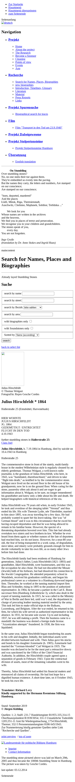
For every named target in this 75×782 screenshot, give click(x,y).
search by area (12, 314)
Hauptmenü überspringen (22, 10)
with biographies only (16, 321)
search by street (12, 300)
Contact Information (19, 751)
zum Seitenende (17, 13)
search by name (12, 293)
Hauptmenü (14, 7)
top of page (25, 736)
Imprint (12, 748)
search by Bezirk (13, 307)
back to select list (10, 347)
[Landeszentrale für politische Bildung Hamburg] (29, 742)
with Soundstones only (16, 328)
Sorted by (9, 334)
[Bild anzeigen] (12, 384)
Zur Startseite (15, 4)
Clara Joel (6, 442)
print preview (8, 736)
